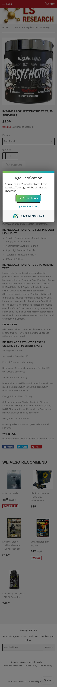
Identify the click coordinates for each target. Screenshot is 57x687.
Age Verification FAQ (28, 206)
